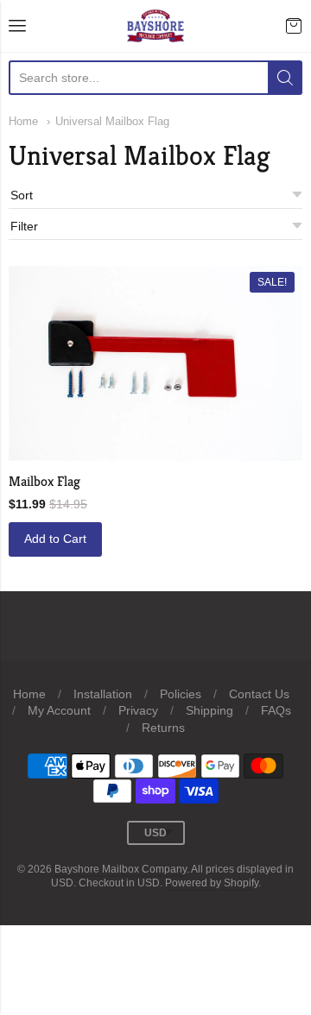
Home (23, 121)
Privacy (138, 710)
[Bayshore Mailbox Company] (156, 26)
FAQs (276, 710)
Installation (102, 694)
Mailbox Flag (44, 481)
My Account (59, 710)
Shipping (209, 710)
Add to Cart (55, 538)
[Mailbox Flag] (155, 364)
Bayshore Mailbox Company (120, 869)
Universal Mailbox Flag (112, 121)
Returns (163, 727)
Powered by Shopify (211, 883)
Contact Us (259, 694)
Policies (180, 694)
